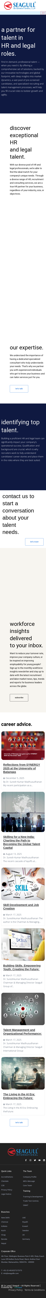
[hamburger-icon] (43, 13)
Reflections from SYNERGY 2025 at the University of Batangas (21, 768)
